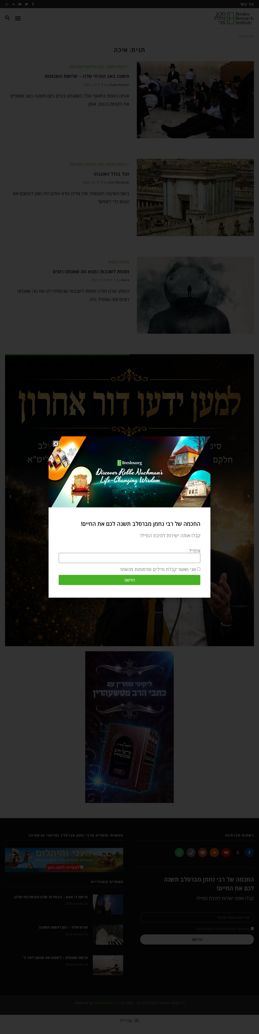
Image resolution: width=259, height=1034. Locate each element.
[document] (129, 517)
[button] (56, 443)
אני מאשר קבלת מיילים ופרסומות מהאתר (158, 569)
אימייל (194, 550)
